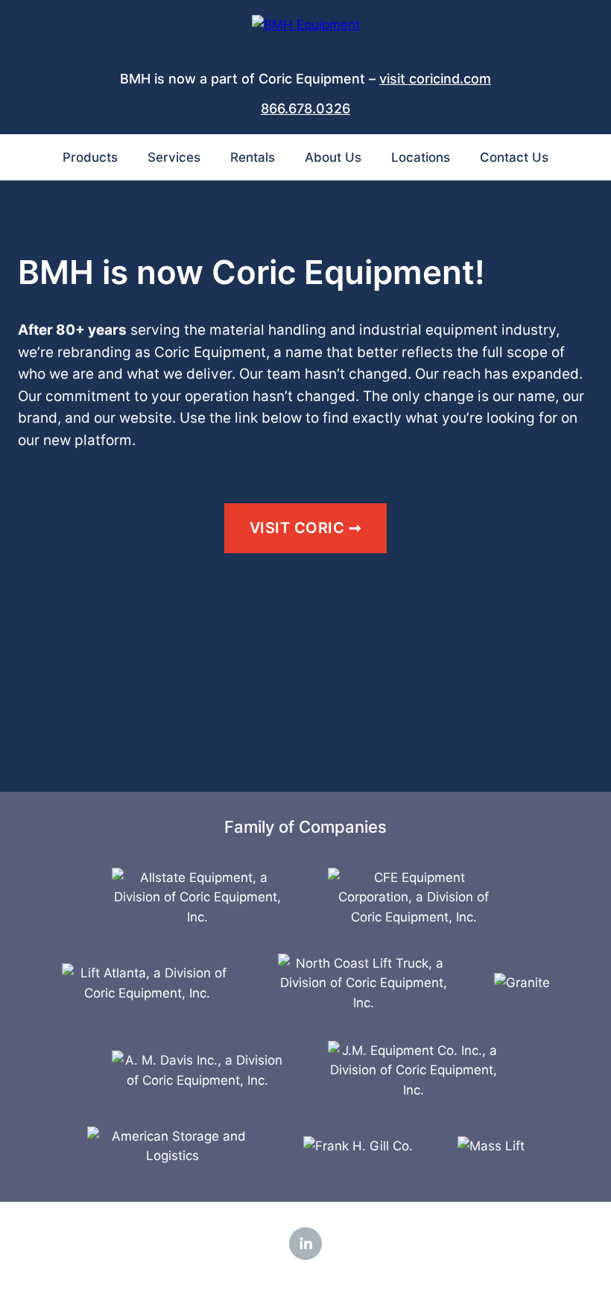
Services (174, 157)
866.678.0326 (305, 108)
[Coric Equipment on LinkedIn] (305, 1243)
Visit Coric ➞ (306, 528)
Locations (420, 157)
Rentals (252, 157)
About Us (333, 157)
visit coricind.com (435, 78)
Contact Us (514, 157)
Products (90, 157)
